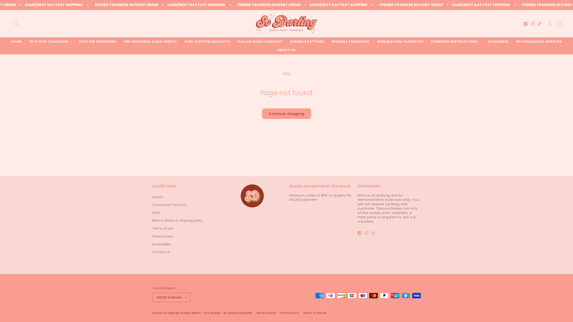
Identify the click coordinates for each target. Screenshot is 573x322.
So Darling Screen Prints (182, 313)
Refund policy (266, 313)
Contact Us (161, 252)
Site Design (212, 313)
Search (157, 197)
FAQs (156, 212)
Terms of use (162, 228)
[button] (16, 24)
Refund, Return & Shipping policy (177, 220)
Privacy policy (289, 313)
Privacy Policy (162, 236)
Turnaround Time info (169, 205)
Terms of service (315, 313)
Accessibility (161, 244)
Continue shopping (286, 113)
